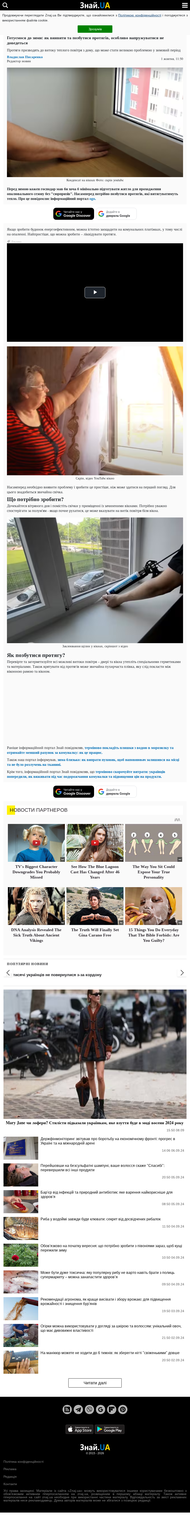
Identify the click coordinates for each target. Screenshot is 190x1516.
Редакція (10, 1476)
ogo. (92, 198)
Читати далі (95, 1383)
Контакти (10, 1484)
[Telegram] (78, 1409)
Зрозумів (95, 29)
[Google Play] (110, 1429)
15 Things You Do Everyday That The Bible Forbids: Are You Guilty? (153, 935)
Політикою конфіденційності (139, 15)
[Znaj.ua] (95, 5)
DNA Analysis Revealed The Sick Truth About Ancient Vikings (36, 935)
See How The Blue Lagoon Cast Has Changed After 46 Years (95, 872)
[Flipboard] (111, 1409)
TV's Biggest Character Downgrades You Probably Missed (36, 872)
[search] (5, 5)
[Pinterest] (122, 1409)
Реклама (9, 1469)
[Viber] (89, 1409)
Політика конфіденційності (23, 1461)
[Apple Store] (80, 1429)
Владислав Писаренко (25, 57)
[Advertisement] (95, 709)
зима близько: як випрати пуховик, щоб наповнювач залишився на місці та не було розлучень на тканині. (93, 762)
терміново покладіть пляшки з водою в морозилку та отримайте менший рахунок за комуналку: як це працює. (90, 750)
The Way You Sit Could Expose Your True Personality (154, 872)
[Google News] (100, 1409)
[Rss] (67, 1409)
